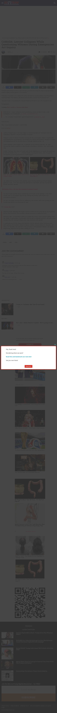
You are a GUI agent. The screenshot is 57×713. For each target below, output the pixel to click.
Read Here (28, 366)
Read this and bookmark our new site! (18, 357)
